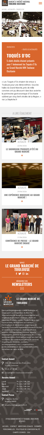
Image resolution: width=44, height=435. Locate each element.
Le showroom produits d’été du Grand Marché (22, 150)
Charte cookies (19, 432)
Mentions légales (25, 426)
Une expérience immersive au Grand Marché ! (22, 196)
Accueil (4, 9)
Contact (13, 426)
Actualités (11, 9)
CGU (28, 432)
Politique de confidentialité (28, 429)
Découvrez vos (22, 283)
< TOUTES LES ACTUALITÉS (29, 49)
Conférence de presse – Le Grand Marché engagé (22, 242)
